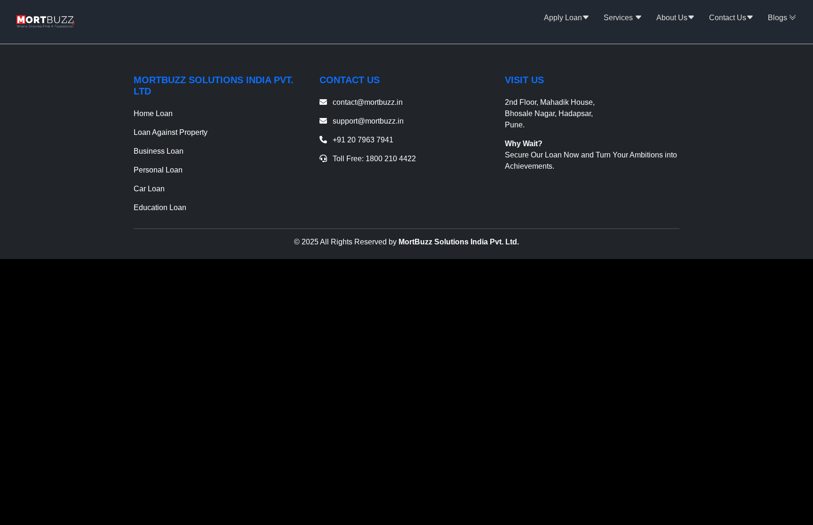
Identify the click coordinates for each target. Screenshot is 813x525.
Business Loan (158, 151)
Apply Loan (563, 18)
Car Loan (149, 189)
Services (619, 18)
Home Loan (153, 114)
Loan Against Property (170, 132)
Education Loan (160, 208)
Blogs (778, 18)
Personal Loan (158, 170)
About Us (671, 18)
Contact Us (727, 18)
